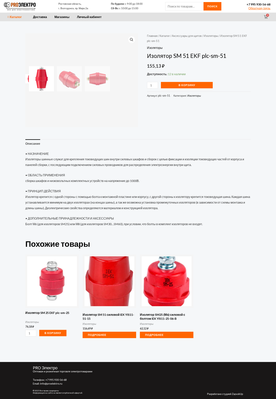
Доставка (40, 17)
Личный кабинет (89, 17)
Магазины (61, 17)
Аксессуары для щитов (187, 35)
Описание (32, 143)
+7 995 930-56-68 (258, 4)
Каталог (165, 35)
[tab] (32, 143)
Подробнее (97, 334)
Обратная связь (259, 8)
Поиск (212, 6)
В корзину (187, 85)
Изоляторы (211, 35)
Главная (152, 35)
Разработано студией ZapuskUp (225, 393)
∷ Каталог (15, 17)
